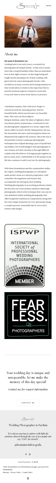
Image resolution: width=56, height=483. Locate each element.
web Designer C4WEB (28, 462)
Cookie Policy (27, 472)
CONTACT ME (28, 403)
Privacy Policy (15, 472)
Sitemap (6, 472)
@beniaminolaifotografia (28, 445)
